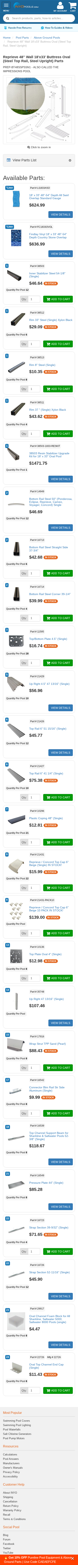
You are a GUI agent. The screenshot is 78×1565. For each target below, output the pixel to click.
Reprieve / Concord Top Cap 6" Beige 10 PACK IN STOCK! (49, 909)
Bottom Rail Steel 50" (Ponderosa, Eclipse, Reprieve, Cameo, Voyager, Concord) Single (50, 502)
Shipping (8, 1497)
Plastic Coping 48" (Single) (46, 818)
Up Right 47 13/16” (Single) (46, 999)
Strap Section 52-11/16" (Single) (49, 1272)
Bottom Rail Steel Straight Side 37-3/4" (48, 549)
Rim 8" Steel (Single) (42, 365)
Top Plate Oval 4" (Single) (45, 954)
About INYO (10, 1492)
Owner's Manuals (13, 1467)
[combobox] (39, 18)
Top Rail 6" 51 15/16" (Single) (47, 728)
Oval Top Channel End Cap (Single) (46, 1366)
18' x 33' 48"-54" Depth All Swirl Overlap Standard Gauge (49, 197)
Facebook (8, 1543)
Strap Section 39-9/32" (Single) (48, 1227)
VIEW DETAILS (60, 214)
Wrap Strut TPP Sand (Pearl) (47, 1043)
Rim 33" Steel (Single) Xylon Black (50, 320)
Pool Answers (11, 1458)
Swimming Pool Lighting (17, 1425)
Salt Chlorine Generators (17, 1433)
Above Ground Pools (47, 37)
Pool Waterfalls (12, 1429)
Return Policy (11, 1505)
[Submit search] (7, 18)
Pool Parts (22, 37)
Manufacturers (11, 1463)
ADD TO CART (60, 299)
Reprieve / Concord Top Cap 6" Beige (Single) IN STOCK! (49, 863)
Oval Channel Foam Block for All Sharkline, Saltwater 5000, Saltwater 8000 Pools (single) (49, 1319)
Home (7, 37)
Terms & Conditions (14, 1519)
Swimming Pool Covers (16, 1420)
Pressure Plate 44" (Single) (46, 1182)
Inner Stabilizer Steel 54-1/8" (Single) (47, 275)
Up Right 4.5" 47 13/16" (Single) (49, 683)
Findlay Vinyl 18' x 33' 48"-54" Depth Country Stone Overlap (48, 236)
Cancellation (10, 1501)
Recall (6, 1514)
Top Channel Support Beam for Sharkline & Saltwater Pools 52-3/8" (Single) (49, 1136)
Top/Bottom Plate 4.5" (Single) (48, 638)
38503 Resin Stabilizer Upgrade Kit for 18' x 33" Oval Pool (49, 455)
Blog (5, 1535)
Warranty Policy (12, 1510)
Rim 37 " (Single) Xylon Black (47, 409)
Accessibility (10, 1476)
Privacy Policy (11, 1472)
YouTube (8, 1552)
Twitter (7, 1548)
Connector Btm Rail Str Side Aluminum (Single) (47, 1089)
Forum (6, 1539)
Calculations (10, 1454)
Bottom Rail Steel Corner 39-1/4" (50, 594)
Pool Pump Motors (14, 1438)
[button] (73, 1558)
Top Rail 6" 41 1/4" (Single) (46, 773)
